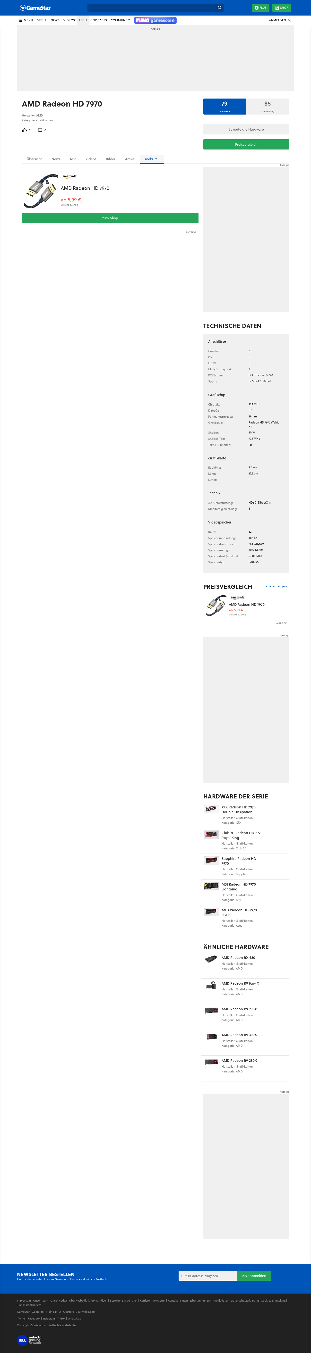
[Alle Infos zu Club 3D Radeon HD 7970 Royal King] (211, 840)
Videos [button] (69, 20)
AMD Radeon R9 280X (239, 1060)
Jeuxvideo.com (85, 1312)
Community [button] (120, 20)
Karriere (145, 1300)
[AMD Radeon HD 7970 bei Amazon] (41, 191)
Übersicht (34, 159)
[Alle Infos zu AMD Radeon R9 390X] (211, 1042)
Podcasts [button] (99, 20)
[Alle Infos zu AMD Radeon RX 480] (211, 965)
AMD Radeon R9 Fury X (240, 983)
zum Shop (110, 218)
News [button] (55, 20)
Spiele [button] (42, 20)
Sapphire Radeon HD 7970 (239, 861)
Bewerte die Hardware (246, 129)
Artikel (130, 159)
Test (73, 159)
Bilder (110, 159)
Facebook (34, 1318)
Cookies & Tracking (273, 1300)
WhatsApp (74, 1318)
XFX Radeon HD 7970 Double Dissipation (239, 809)
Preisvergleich (246, 144)
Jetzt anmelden (254, 1275)
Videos (91, 159)
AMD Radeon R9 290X (239, 1009)
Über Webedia (78, 1300)
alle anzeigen (276, 586)
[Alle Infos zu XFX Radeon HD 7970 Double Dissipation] (211, 815)
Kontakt (173, 1300)
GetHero (68, 1312)
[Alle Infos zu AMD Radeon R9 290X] (211, 1017)
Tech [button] (83, 20)
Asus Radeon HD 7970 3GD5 (239, 912)
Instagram (49, 1318)
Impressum (24, 1300)
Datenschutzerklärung (245, 1300)
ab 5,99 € (71, 199)
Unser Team (40, 1300)
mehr (149, 159)
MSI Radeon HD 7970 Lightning (239, 887)
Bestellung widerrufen (124, 1300)
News (56, 159)
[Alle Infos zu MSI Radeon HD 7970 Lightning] (211, 892)
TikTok (61, 1318)
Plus (263, 8)
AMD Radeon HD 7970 (85, 187)
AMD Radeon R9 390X (239, 1034)
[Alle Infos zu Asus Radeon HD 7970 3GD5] (211, 918)
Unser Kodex (58, 1300)
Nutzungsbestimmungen (195, 1300)
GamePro (38, 1312)
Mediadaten (221, 1300)
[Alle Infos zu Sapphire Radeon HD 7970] (211, 866)
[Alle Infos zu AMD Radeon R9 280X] (211, 1068)
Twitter (21, 1318)
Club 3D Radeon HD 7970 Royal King (242, 835)
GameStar (23, 1312)
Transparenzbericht (29, 1305)
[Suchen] (220, 8)
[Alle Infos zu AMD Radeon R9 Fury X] (211, 991)
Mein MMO (53, 1312)
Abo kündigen (98, 1300)
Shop (284, 8)
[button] (26, 20)
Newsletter (158, 1300)
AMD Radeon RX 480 (238, 957)
